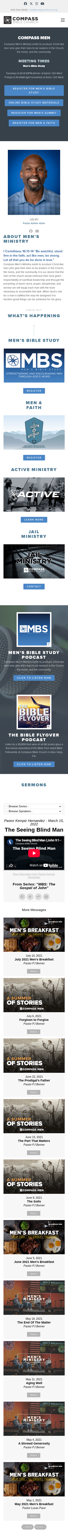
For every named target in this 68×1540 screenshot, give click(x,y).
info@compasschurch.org (43, 10)
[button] (63, 20)
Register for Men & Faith (34, 122)
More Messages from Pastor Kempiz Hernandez (34, 876)
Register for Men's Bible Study (34, 90)
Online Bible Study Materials (34, 102)
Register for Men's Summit (34, 112)
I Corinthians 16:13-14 (18, 251)
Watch (33, 971)
